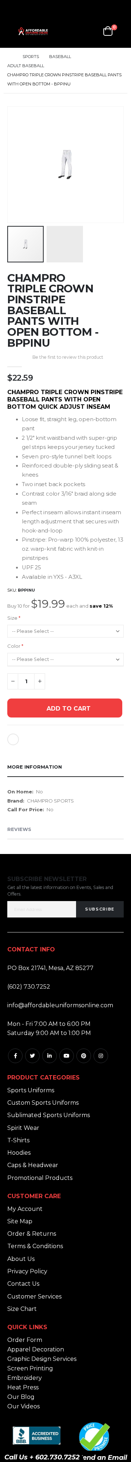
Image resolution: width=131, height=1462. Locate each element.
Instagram (101, 1056)
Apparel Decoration (35, 1349)
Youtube (66, 1056)
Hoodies (19, 1152)
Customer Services (34, 1296)
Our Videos (23, 1406)
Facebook (15, 1056)
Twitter (32, 1056)
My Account (25, 1208)
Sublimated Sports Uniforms (48, 1115)
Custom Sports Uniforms (43, 1102)
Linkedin (49, 1056)
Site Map (19, 1221)
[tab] (65, 767)
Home (9, 56)
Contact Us (23, 1283)
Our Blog (21, 1396)
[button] (117, 216)
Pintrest (83, 1056)
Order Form (24, 1339)
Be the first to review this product (67, 357)
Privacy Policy (27, 1271)
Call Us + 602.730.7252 (42, 1457)
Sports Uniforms (30, 1090)
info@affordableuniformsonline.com (60, 1005)
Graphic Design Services (41, 1358)
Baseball (60, 57)
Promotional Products (39, 1177)
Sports (31, 57)
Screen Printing (30, 1368)
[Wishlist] (91, 31)
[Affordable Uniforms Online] (33, 31)
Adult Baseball (25, 66)
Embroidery (24, 1377)
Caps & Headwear (32, 1165)
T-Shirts (18, 1140)
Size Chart (22, 1308)
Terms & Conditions (35, 1246)
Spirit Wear (23, 1127)
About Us (21, 1258)
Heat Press (23, 1387)
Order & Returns (31, 1233)
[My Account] (74, 31)
